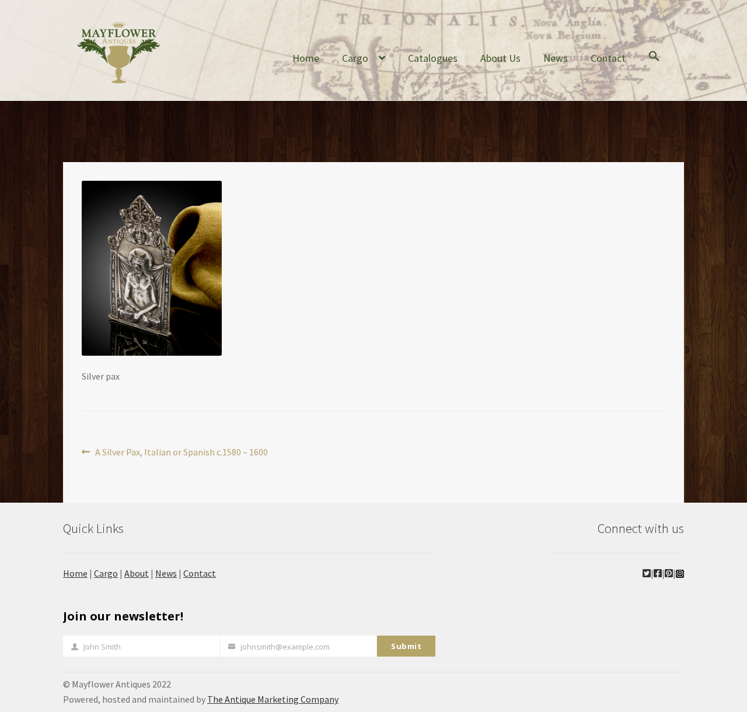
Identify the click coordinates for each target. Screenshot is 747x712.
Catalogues (433, 58)
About (136, 573)
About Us (500, 58)
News (555, 58)
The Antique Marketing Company (272, 699)
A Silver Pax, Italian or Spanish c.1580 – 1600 (181, 453)
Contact (608, 58)
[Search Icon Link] (654, 65)
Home (305, 58)
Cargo (355, 58)
